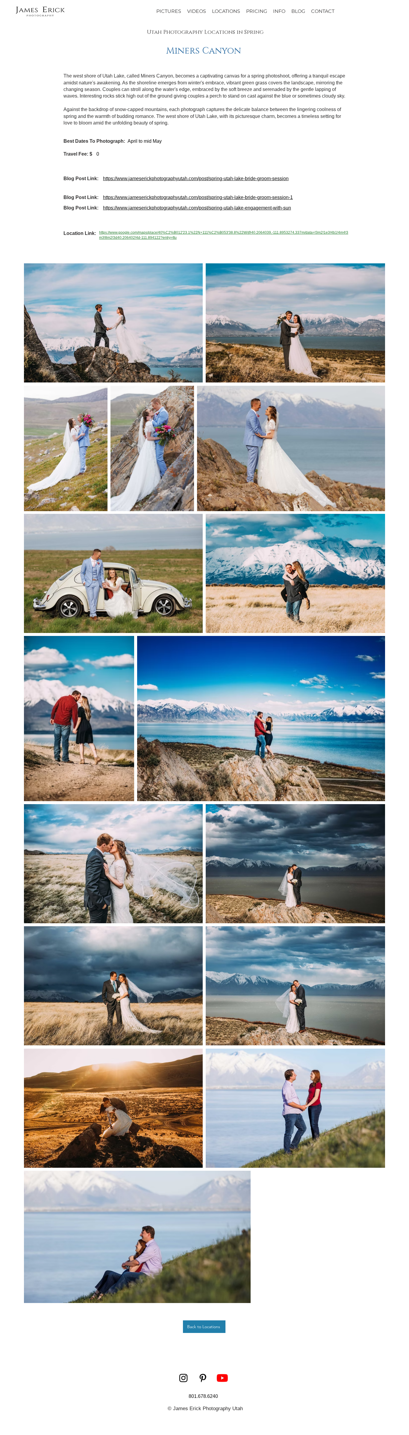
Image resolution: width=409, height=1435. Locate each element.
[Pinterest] (202, 1378)
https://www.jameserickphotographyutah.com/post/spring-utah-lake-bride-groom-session (196, 178)
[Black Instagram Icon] (183, 1378)
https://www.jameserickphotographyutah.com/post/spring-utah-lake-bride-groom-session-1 (198, 197)
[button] (279, 11)
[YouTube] (222, 1378)
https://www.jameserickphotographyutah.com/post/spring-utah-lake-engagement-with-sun (197, 207)
